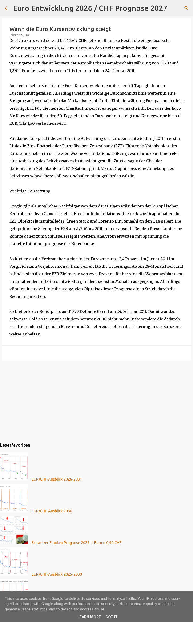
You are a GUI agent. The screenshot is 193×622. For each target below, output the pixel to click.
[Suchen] (174, 8)
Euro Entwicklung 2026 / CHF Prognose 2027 (90, 8)
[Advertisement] (96, 401)
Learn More (89, 617)
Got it (111, 617)
